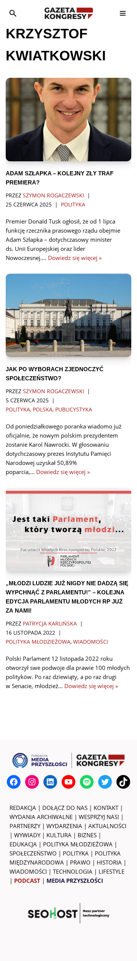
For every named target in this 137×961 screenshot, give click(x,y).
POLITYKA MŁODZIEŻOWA (78, 844)
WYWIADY (27, 835)
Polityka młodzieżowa (38, 641)
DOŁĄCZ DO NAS (65, 807)
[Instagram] (32, 782)
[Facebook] (14, 782)
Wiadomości (90, 641)
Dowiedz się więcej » (75, 258)
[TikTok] (123, 782)
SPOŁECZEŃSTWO (33, 853)
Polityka (73, 204)
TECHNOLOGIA (72, 871)
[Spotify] (87, 782)
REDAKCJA (23, 807)
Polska (43, 409)
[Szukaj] (13, 13)
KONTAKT (106, 807)
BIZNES (87, 835)
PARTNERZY (25, 826)
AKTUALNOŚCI (107, 826)
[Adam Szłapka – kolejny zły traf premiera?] (68, 119)
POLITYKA (76, 853)
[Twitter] (105, 782)
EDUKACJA (23, 844)
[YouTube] (68, 782)
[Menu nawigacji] (122, 13)
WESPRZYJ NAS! (99, 817)
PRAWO (80, 862)
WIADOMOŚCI (28, 871)
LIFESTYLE (111, 871)
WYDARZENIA (64, 826)
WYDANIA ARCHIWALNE (41, 817)
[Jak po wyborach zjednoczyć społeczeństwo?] (68, 315)
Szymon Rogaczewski (53, 195)
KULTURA (59, 835)
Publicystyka (73, 409)
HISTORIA (109, 862)
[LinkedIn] (50, 782)
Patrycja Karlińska (50, 623)
